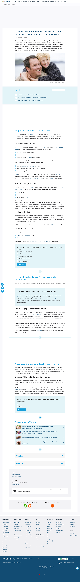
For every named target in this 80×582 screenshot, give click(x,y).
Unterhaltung (50, 540)
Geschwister (58, 299)
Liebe (37, 1)
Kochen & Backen (18, 526)
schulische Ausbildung (28, 166)
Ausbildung (59, 526)
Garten (48, 526)
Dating (37, 524)
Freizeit (48, 524)
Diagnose (4, 530)
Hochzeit (38, 528)
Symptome (5, 547)
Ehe (36, 526)
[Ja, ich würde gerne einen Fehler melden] (52, 505)
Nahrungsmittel (18, 530)
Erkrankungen (54, 224)
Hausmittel (5, 534)
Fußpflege (27, 524)
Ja (19, 404)
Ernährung (24, 1)
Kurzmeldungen (59, 1)
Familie (42, 1)
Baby (37, 537)
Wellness (4, 551)
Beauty (33, 1)
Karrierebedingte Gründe (25, 256)
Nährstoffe (16, 528)
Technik (48, 536)
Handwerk (49, 530)
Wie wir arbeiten (74, 535)
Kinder (8, 4)
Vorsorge (4, 549)
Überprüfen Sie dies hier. (43, 569)
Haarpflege (27, 528)
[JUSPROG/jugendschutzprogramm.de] (63, 559)
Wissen (58, 532)
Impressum (63, 574)
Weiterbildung (59, 530)
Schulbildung (39, 545)
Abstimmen (21, 264)
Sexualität (38, 530)
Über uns (73, 530)
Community (72, 522)
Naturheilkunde (6, 545)
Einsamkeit (39, 330)
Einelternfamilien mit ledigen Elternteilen (41, 241)
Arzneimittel (5, 526)
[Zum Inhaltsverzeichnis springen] (40, 271)
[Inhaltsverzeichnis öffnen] (77, 568)
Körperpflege (28, 534)
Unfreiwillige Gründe (24, 261)
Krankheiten (5, 538)
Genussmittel (50, 528)
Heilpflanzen (5, 536)
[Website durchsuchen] (72, 1)
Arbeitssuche (59, 522)
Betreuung (17, 389)
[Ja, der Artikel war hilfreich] (25, 505)
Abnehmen (16, 522)
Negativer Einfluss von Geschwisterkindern (30, 100)
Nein (20, 406)
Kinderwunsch (39, 541)
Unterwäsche (28, 545)
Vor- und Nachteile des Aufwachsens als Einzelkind (32, 97)
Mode (26, 540)
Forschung (19, 297)
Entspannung (5, 532)
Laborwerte (5, 542)
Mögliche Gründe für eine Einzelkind (28, 95)
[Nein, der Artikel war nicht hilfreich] (29, 505)
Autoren (72, 533)
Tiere (48, 538)
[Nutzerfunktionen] (76, 1)
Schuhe (27, 543)
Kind (37, 539)
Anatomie (4, 524)
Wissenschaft (50, 542)
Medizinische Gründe (24, 258)
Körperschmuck (29, 536)
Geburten (51, 178)
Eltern (16, 174)
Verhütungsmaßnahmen (35, 178)
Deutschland (31, 134)
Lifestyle (46, 1)
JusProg (59, 563)
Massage (4, 543)
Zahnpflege (27, 547)
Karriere (52, 1)
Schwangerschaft (40, 546)
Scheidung (27, 235)
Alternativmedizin (6, 522)
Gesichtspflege (28, 526)
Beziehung (38, 522)
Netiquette (72, 526)
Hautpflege (27, 532)
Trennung (19, 235)
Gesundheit (18, 1)
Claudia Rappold (16, 474)
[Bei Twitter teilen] (2, 287)
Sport (29, 1)
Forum (65, 1)
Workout (16, 539)
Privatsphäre (75, 574)
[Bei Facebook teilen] (2, 284)
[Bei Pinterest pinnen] (2, 291)
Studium (58, 528)
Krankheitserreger (6, 540)
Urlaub (30, 157)
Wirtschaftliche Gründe (25, 254)
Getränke (16, 524)
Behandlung (5, 528)
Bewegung (16, 537)
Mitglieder (72, 524)
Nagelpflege (28, 542)
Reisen (48, 534)
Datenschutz (68, 574)
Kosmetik (27, 538)
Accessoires (28, 522)
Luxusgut (57, 174)
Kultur (48, 532)
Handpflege (28, 530)
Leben (37, 543)
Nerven (26, 197)
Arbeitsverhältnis (60, 524)
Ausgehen (49, 522)
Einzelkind (44, 147)
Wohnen (49, 543)
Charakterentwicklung (36, 314)
